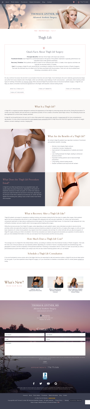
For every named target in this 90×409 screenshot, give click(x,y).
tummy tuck (48, 117)
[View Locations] (73, 2)
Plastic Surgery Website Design (38, 402)
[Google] (56, 384)
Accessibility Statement (75, 400)
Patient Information (35, 2)
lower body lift (63, 117)
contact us (81, 259)
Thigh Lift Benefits (45, 88)
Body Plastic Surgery (44, 30)
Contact (49, 2)
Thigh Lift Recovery (17, 92)
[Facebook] (34, 384)
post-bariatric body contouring (39, 119)
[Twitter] (41, 384)
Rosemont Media (52, 402)
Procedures (24, 2)
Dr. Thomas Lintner (27, 81)
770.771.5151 (84, 2)
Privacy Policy (58, 400)
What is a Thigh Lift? (17, 88)
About (7, 2)
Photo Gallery (15, 2)
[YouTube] (48, 384)
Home (35, 30)
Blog (43, 2)
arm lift (55, 117)
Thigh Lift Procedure (73, 88)
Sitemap (67, 400)
